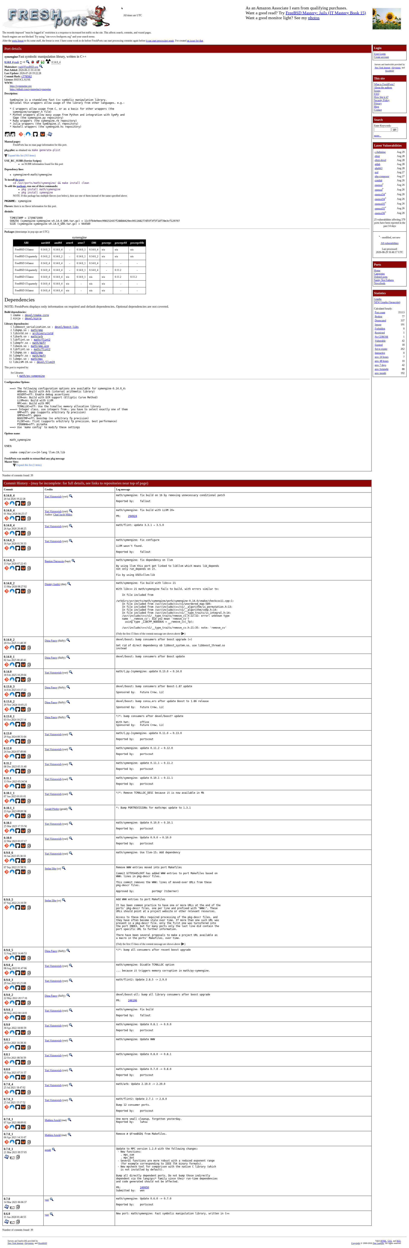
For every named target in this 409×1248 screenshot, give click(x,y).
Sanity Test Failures (384, 280)
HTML (383, 1241)
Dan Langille (378, 1243)
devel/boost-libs (67, 326)
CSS (390, 1241)
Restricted (380, 332)
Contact (378, 109)
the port (19, 179)
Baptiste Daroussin (54, 561)
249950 (144, 1187)
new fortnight (381, 369)
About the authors (383, 87)
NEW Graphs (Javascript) (387, 302)
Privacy (378, 103)
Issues (377, 90)
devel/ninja (33, 318)
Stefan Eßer (50, 868)
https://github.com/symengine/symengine (30, 89)
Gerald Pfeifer (52, 809)
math (16, 62)
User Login (380, 53)
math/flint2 (42, 339)
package (21, 186)
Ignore (378, 324)
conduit (378, 180)
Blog (376, 106)
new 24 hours (382, 357)
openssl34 (380, 194)
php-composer (382, 176)
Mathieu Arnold (53, 1120)
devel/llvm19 (46, 362)
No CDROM (381, 336)
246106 (132, 1000)
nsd (376, 172)
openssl (378, 185)
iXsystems (396, 67)
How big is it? (381, 97)
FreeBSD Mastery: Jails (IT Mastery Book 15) (326, 12)
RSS (399, 1241)
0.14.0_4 (8, 62)
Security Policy (381, 100)
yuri (47, 1199)
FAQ (376, 93)
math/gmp (37, 330)
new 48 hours (382, 361)
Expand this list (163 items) (22, 155)
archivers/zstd (42, 333)
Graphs (378, 299)
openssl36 (380, 213)
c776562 (26, 76)
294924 (132, 516)
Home (377, 270)
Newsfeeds (379, 283)
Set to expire (381, 348)
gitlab (377, 164)
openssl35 (380, 203)
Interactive (380, 352)
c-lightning (380, 152)
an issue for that (195, 40)
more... (377, 135)
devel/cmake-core (37, 315)
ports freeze (18, 40)
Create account (381, 57)
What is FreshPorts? (384, 84)
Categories (379, 273)
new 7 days (380, 365)
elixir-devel (380, 160)
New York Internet (382, 67)
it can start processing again (160, 40)
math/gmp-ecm (40, 346)
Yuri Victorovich (53, 496)
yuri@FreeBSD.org (28, 66)
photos (314, 17)
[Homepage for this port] (7, 135)
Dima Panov (51, 640)
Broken (378, 316)
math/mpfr (39, 342)
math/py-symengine (32, 375)
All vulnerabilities (390, 243)
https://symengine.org (21, 86)
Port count (380, 312)
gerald (48, 1150)
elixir (377, 156)
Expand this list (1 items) (29, 465)
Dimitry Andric (52, 584)
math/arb (37, 336)
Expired (379, 344)
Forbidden (380, 328)
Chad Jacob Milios (62, 514)
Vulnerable (380, 340)
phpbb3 (378, 168)
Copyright (355, 1243)
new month (380, 373)
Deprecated (380, 320)
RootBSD (389, 71)
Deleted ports (380, 276)
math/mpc (37, 358)
